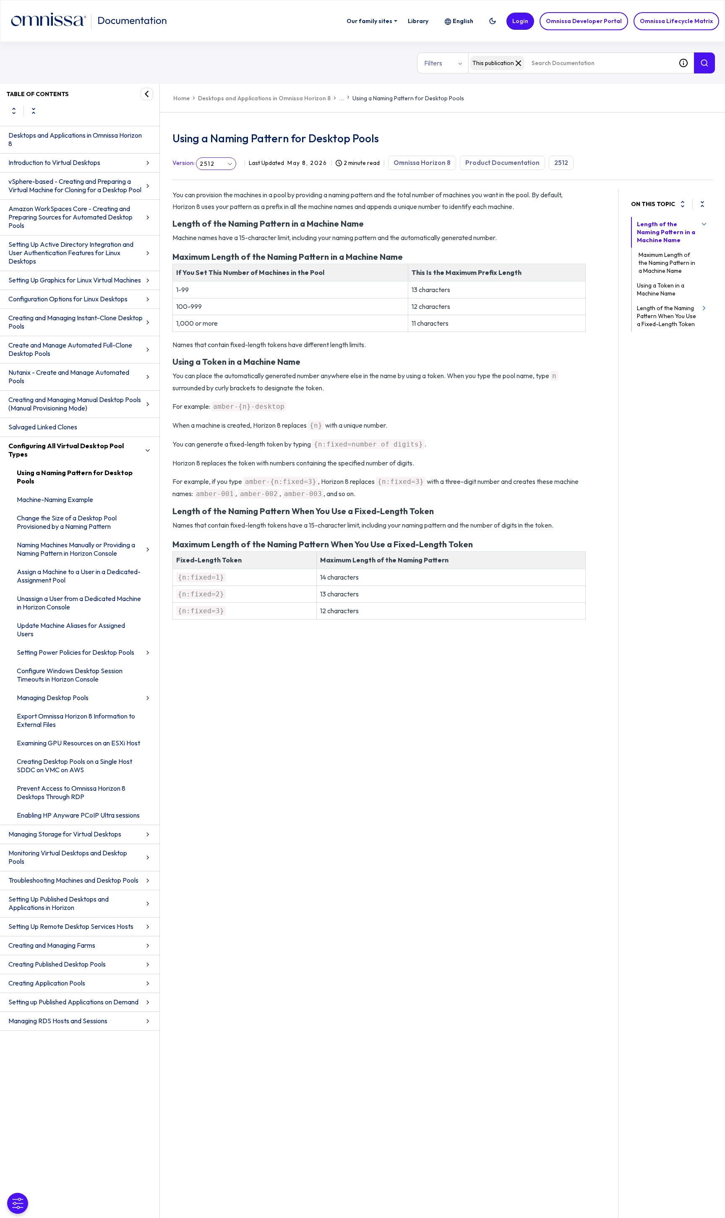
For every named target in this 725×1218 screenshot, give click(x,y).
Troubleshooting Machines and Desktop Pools (73, 880)
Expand (14, 111)
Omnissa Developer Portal (584, 21)
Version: (183, 163)
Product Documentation (502, 163)
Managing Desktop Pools (53, 697)
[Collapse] (702, 204)
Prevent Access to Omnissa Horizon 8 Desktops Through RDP (71, 792)
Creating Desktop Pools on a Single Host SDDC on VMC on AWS (74, 765)
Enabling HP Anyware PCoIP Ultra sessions (78, 815)
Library (418, 21)
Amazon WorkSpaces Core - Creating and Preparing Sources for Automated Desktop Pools (70, 217)
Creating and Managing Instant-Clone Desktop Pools (75, 322)
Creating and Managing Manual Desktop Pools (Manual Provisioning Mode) (74, 403)
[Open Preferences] (17, 1203)
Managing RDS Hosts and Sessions (57, 1021)
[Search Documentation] (704, 62)
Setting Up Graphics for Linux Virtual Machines (74, 280)
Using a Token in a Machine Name (660, 289)
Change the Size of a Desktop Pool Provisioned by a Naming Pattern (67, 522)
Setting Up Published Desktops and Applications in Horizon (58, 903)
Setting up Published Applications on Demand (73, 1002)
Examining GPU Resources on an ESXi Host (78, 743)
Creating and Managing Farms (51, 945)
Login (520, 21)
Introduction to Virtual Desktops (54, 162)
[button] (492, 21)
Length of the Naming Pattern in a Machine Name (666, 232)
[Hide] (147, 94)
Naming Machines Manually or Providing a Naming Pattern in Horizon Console (76, 549)
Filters (433, 63)
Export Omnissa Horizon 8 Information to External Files (76, 720)
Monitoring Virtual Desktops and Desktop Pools (67, 857)
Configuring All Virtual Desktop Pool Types (66, 450)
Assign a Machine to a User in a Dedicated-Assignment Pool (79, 575)
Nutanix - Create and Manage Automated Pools (68, 376)
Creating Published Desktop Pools (57, 964)
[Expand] (682, 204)
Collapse (33, 111)
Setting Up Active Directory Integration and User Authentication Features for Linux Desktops (70, 252)
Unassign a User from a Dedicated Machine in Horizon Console (79, 602)
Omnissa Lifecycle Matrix (676, 21)
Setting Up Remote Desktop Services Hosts (70, 926)
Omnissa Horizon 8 (422, 163)
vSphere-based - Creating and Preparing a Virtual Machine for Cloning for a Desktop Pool (74, 185)
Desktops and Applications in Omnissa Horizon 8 (75, 139)
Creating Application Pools (46, 983)
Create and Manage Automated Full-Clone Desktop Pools (70, 349)
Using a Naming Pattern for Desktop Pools (75, 476)
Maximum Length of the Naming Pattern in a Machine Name (667, 262)
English (463, 21)
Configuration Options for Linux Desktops (68, 299)
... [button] (341, 98)
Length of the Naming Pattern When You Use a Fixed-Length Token (666, 316)
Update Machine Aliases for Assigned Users (71, 629)
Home (181, 98)
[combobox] (570, 62)
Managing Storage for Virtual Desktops (64, 834)
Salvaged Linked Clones (42, 427)
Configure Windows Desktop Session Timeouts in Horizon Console (70, 675)
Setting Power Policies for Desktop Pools (75, 652)
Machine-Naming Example (55, 499)
